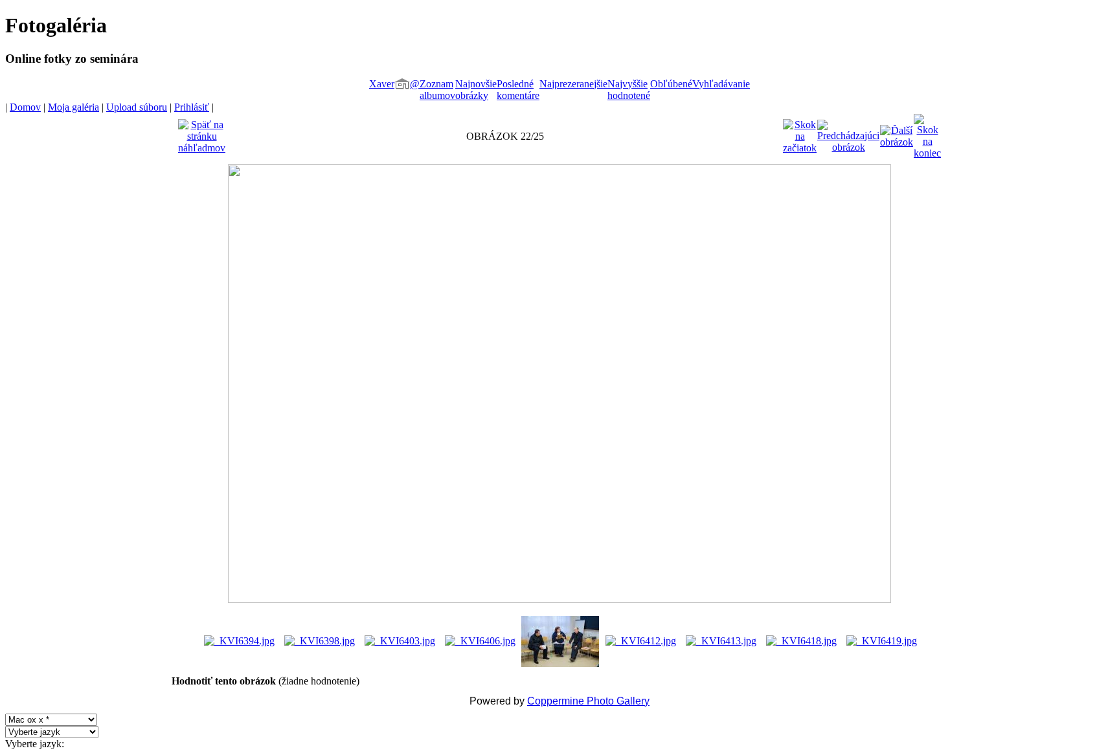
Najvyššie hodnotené (628, 89)
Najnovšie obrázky (476, 89)
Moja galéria (73, 107)
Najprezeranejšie (573, 83)
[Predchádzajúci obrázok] (848, 132)
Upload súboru (136, 107)
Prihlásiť (191, 107)
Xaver (381, 83)
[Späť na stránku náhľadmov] (201, 132)
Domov (25, 107)
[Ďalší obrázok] (896, 132)
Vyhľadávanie (721, 83)
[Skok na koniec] (927, 132)
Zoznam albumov (437, 89)
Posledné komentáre (518, 89)
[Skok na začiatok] (800, 132)
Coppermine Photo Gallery (588, 700)
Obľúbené (671, 83)
